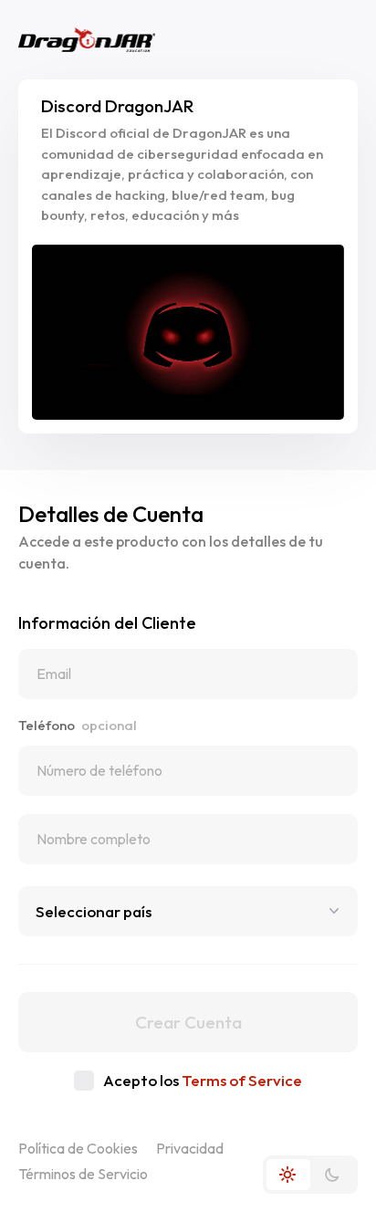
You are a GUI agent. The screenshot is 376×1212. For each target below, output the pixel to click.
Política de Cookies (78, 1148)
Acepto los (202, 1080)
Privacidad (190, 1148)
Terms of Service (242, 1080)
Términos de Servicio (83, 1174)
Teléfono (77, 725)
